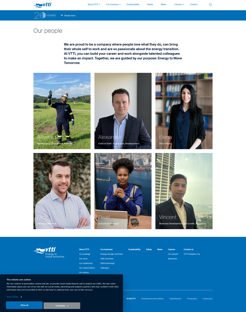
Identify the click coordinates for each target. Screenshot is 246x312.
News (163, 4)
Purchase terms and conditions (152, 299)
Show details (12, 297)
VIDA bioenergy (107, 263)
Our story (83, 258)
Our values (84, 272)
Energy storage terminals (111, 254)
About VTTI (93, 4)
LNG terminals (106, 258)
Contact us (188, 249)
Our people (173, 254)
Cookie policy (208, 299)
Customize (60, 306)
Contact (193, 4)
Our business (112, 4)
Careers (178, 4)
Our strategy (84, 254)
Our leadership (86, 263)
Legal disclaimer (175, 299)
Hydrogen (104, 268)
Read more (70, 15)
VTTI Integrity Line (192, 254)
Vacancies (172, 258)
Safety (150, 4)
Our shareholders (87, 268)
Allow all (24, 305)
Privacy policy (192, 299)
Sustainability (133, 4)
